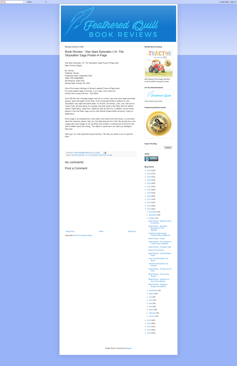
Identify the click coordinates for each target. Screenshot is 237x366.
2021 (149, 187)
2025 (149, 174)
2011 (149, 327)
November (153, 215)
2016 (149, 202)
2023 (149, 180)
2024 (149, 177)
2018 (149, 196)
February (152, 313)
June (151, 300)
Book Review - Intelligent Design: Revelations (158, 285)
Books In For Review (156, 250)
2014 (149, 209)
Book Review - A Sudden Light (160, 247)
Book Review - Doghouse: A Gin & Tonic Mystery (159, 280)
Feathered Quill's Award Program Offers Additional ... (160, 234)
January (152, 316)
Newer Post (70, 231)
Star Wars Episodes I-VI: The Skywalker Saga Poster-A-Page (91, 155)
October (152, 218)
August (152, 294)
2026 (149, 170)
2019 (149, 193)
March (151, 310)
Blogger (128, 348)
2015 (149, 206)
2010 (149, 330)
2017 (149, 199)
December (153, 212)
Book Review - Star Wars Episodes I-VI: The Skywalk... (158, 228)
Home (101, 231)
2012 (149, 323)
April (151, 307)
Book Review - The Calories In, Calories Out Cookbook (160, 243)
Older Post (132, 231)
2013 (149, 320)
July (150, 297)
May (151, 303)
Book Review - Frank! (157, 239)
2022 (149, 183)
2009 (149, 333)
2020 (149, 190)
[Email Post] (105, 152)
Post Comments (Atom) (83, 235)
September (153, 290)
